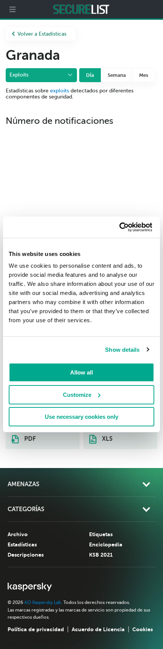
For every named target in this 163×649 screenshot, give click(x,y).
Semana (117, 75)
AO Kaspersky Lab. (43, 602)
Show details (122, 349)
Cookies (142, 629)
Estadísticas (22, 544)
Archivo (18, 534)
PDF (29, 438)
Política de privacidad (36, 629)
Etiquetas (101, 534)
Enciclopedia (105, 544)
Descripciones (26, 555)
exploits (59, 91)
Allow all (81, 372)
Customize (77, 395)
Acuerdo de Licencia (98, 629)
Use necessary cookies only (81, 416)
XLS (106, 438)
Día (90, 75)
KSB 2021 (101, 555)
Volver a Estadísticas (41, 34)
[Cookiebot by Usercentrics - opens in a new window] (119, 227)
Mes (143, 75)
